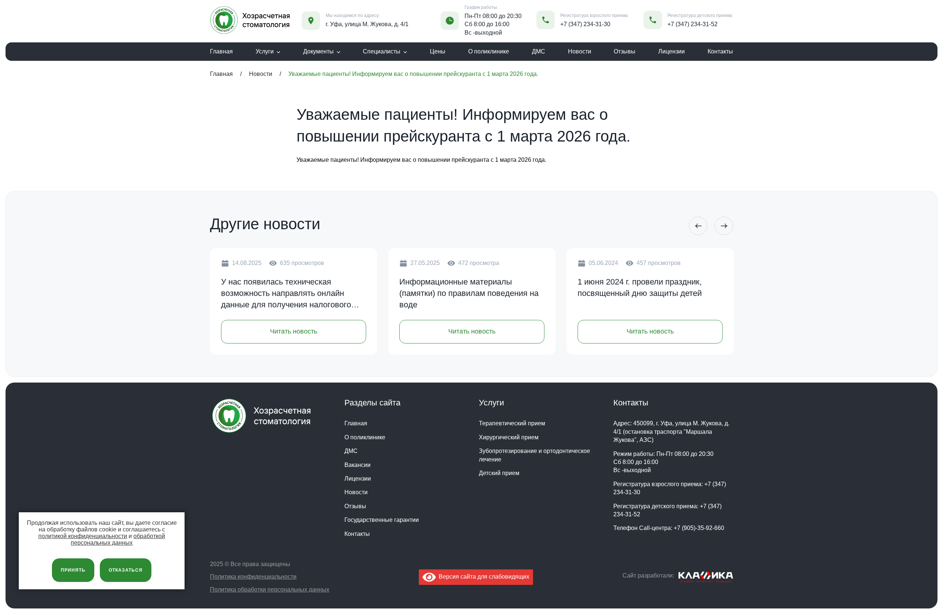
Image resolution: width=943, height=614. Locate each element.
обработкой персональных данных (118, 539)
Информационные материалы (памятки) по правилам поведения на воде (469, 293)
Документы (318, 51)
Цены (437, 51)
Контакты (720, 51)
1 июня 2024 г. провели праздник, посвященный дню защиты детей (640, 287)
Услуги (265, 51)
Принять (73, 570)
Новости (579, 51)
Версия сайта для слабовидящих (482, 576)
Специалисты (381, 51)
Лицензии (671, 51)
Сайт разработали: (648, 575)
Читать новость (293, 331)
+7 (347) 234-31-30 (585, 24)
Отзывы (624, 51)
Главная (221, 51)
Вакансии (357, 465)
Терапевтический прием (512, 423)
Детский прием (499, 473)
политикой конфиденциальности (82, 536)
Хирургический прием (509, 437)
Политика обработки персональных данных (269, 589)
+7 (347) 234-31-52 (692, 24)
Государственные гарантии (381, 520)
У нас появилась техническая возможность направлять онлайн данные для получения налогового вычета (286, 293)
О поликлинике (488, 51)
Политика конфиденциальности (253, 576)
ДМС (538, 51)
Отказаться (126, 570)
